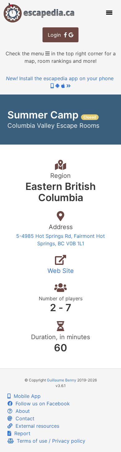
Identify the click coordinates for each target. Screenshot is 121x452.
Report (20, 433)
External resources (35, 426)
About (21, 411)
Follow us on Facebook (41, 403)
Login (56, 35)
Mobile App (26, 396)
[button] (108, 12)
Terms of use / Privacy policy (49, 441)
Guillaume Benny (61, 380)
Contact (23, 418)
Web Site (60, 270)
